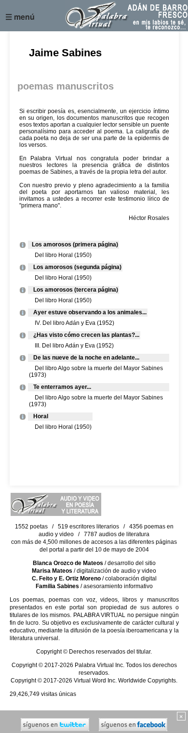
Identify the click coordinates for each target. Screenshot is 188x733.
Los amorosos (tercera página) (73, 289)
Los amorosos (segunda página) (75, 267)
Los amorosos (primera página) (73, 244)
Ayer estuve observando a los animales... (88, 312)
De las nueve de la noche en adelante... (84, 357)
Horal (38, 416)
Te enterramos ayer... (60, 387)
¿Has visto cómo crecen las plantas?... (84, 335)
